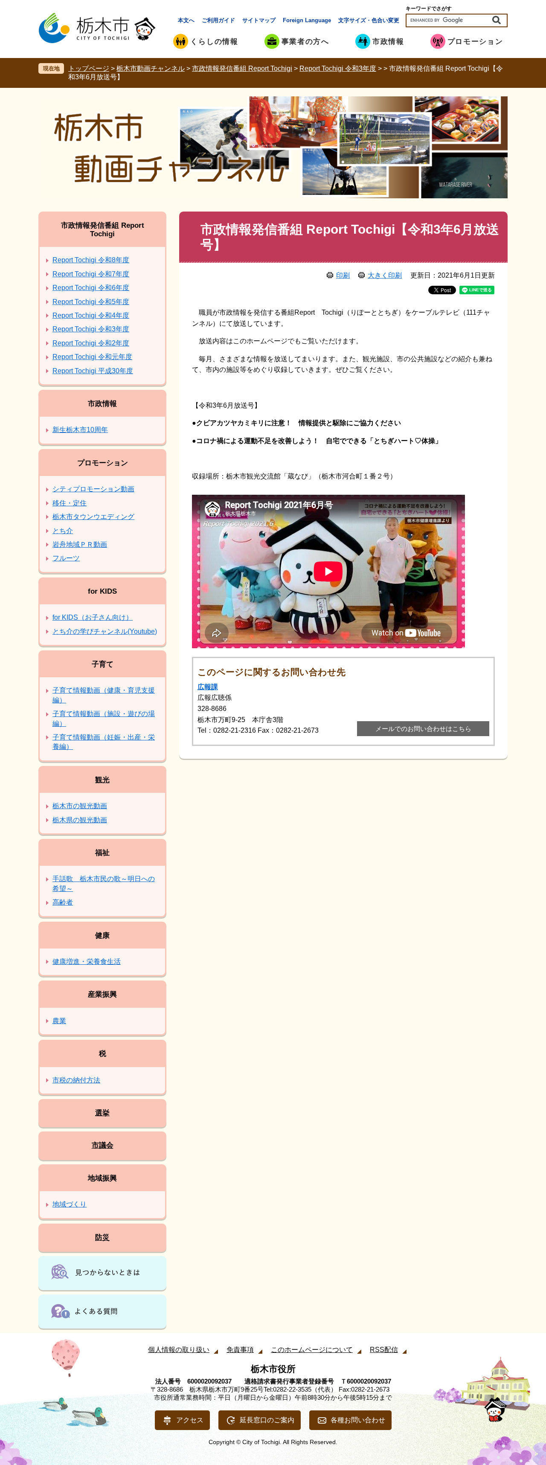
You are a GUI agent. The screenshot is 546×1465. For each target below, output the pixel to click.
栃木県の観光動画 (79, 820)
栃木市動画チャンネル (150, 68)
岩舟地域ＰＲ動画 (79, 544)
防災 (102, 1237)
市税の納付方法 (76, 1080)
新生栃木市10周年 (80, 429)
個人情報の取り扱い (178, 1349)
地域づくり (69, 1204)
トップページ (88, 68)
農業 (59, 1020)
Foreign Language (307, 20)
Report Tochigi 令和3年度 (337, 68)
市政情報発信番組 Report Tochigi (242, 68)
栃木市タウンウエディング (93, 516)
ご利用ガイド (218, 20)
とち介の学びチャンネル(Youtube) (104, 631)
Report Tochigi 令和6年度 (90, 287)
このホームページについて (312, 1349)
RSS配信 (384, 1349)
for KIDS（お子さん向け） (92, 617)
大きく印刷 (385, 275)
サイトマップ (259, 20)
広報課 (207, 686)
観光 (102, 780)
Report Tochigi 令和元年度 (92, 356)
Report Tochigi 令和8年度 (90, 260)
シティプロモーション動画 (93, 489)
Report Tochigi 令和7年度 (90, 274)
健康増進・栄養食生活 (86, 961)
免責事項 (240, 1349)
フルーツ (66, 558)
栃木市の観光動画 (79, 805)
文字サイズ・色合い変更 (368, 20)
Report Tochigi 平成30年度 (92, 370)
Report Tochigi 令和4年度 (90, 315)
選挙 (102, 1113)
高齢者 (62, 902)
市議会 (102, 1145)
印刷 (343, 275)
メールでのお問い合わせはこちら (423, 728)
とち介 (62, 530)
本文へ (186, 20)
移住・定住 (69, 503)
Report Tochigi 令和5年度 (90, 301)
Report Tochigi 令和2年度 (90, 343)
